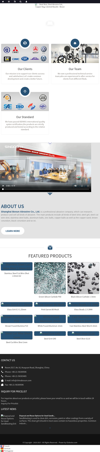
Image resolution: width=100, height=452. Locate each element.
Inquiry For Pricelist (9, 403)
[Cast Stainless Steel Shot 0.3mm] (83, 319)
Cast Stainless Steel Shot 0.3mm (83, 326)
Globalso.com (72, 442)
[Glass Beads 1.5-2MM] (83, 304)
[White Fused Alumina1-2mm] (50, 319)
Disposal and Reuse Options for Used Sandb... (37, 416)
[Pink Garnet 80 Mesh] (50, 304)
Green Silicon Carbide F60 (50, 296)
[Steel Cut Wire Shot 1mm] (16, 335)
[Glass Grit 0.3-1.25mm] (16, 304)
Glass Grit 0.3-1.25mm (16, 309)
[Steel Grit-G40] (50, 333)
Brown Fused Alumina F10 (16, 326)
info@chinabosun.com (21, 380)
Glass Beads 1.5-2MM (83, 309)
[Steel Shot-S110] (83, 333)
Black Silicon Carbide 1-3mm (83, 296)
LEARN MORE (13, 231)
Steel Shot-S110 (83, 338)
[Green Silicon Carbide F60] (50, 278)
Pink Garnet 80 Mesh (50, 309)
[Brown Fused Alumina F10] (16, 319)
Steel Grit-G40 (50, 338)
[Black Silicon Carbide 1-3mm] (83, 278)
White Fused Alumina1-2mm (50, 326)
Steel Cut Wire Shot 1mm (16, 342)
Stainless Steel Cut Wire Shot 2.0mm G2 (16, 274)
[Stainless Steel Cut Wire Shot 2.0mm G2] (16, 266)
